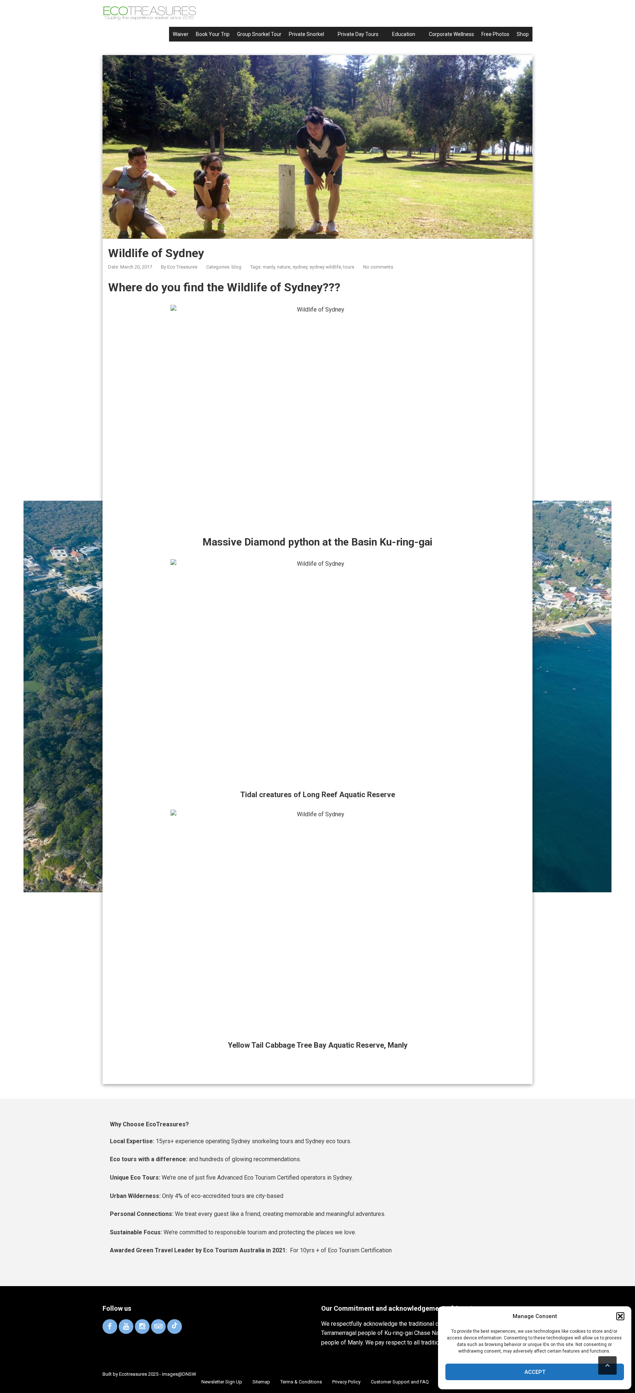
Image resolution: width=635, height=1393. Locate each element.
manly (269, 267)
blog (236, 267)
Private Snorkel (306, 34)
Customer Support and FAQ (400, 1382)
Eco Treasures (182, 267)
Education (403, 34)
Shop (523, 34)
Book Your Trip (213, 34)
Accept (534, 1372)
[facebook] (110, 1326)
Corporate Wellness (451, 34)
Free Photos (495, 34)
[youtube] (126, 1326)
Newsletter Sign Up (221, 1382)
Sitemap (261, 1382)
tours (348, 267)
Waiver (181, 34)
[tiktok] (174, 1326)
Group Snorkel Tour (259, 34)
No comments (378, 267)
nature (283, 267)
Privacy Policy (346, 1382)
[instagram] (142, 1326)
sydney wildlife (325, 267)
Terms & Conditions (301, 1382)
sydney (300, 267)
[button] (620, 1316)
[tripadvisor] (158, 1326)
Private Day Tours (358, 34)
